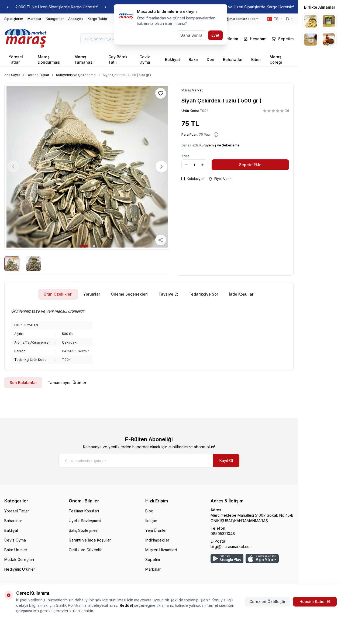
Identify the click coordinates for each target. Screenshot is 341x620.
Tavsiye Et (168, 294)
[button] (84, 246)
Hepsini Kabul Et (314, 601)
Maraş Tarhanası (84, 59)
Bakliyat (172, 59)
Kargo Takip (97, 19)
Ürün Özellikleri (58, 294)
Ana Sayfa (12, 75)
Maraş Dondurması (49, 59)
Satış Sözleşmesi (83, 530)
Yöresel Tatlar (16, 59)
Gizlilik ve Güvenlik (85, 549)
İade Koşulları (241, 294)
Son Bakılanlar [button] (23, 382)
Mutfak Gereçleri (19, 559)
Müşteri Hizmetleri (161, 549)
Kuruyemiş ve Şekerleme (76, 75)
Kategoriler (55, 19)
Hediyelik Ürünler (19, 569)
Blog (149, 511)
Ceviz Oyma (144, 59)
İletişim (151, 520)
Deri (210, 59)
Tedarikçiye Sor (203, 294)
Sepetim (152, 559)
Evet (215, 35)
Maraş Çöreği (276, 59)
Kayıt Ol (226, 460)
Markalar (34, 19)
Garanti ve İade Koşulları (90, 540)
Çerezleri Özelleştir (267, 601)
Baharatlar (233, 59)
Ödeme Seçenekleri (129, 294)
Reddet (126, 605)
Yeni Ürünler (156, 530)
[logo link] (25, 39)
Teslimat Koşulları (84, 511)
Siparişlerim (13, 19)
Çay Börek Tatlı (118, 59)
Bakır (193, 59)
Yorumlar (91, 294)
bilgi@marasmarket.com (232, 546)
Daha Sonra (191, 35)
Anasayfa (75, 19)
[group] (87, 166)
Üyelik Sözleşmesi (85, 520)
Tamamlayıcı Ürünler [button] (67, 382)
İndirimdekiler (157, 540)
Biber (256, 59)
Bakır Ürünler (15, 549)
